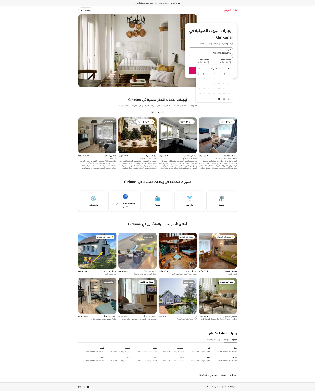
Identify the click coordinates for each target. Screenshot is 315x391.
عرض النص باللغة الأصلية (144, 3)
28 (200, 94)
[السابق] (162, 112)
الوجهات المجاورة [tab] (230, 339)
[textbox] (222, 62)
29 (229, 99)
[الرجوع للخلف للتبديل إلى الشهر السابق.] (228, 68)
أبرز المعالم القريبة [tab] (213, 339)
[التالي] (153, 112)
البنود (207, 387)
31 (219, 99)
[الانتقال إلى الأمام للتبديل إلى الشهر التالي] (200, 68)
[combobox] (211, 52)
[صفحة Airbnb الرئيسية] (230, 10)
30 (224, 99)
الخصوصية (215, 387)
